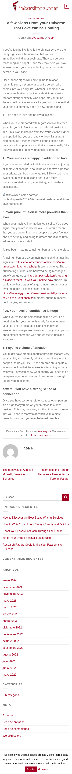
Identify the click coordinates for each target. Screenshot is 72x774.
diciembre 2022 (12, 627)
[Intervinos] (35, 6)
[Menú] (5, 6)
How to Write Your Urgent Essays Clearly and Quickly (36, 524)
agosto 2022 (10, 654)
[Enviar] (65, 497)
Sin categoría (36, 18)
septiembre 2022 (13, 647)
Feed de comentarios (16, 728)
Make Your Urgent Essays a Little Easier (27, 537)
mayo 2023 (9, 600)
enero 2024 (10, 580)
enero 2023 (10, 620)
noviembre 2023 (13, 593)
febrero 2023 (10, 614)
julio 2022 (9, 661)
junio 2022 (9, 668)
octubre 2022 (11, 640)
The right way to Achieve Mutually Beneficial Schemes (18, 474)
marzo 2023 (10, 607)
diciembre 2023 (12, 587)
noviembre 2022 (13, 634)
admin (51, 38)
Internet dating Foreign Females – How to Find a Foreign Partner (53, 474)
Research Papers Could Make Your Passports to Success (33, 547)
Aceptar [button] (31, 769)
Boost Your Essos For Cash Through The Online (33, 531)
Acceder (8, 715)
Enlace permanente (41, 435)
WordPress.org (12, 735)
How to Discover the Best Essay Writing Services (33, 517)
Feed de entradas (13, 722)
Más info (43, 769)
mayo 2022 (9, 674)
